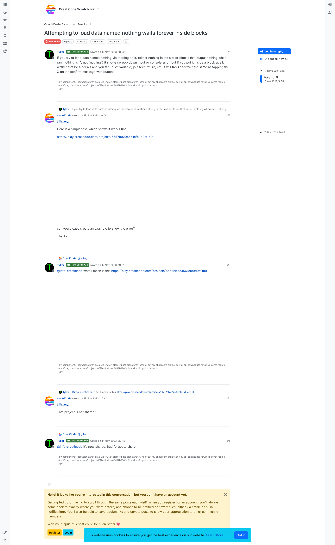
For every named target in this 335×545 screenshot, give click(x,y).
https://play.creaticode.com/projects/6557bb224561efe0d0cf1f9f (159, 271)
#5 (228, 440)
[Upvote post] (213, 97)
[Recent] (5, 12)
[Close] (225, 494)
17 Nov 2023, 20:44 (95, 398)
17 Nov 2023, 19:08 (95, 115)
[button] (5, 532)
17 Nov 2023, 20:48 (113, 440)
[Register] (329, 12)
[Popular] (5, 28)
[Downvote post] (227, 97)
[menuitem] (329, 5)
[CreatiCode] (5, 51)
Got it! (241, 535)
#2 (228, 115)
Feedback (54, 41)
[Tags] (5, 20)
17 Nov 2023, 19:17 (113, 264)
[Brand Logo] (51, 9)
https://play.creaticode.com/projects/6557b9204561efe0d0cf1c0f (105, 137)
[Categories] (5, 5)
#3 (228, 264)
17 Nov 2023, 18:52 (113, 51)
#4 (228, 398)
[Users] (5, 36)
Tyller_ (61, 51)
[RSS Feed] (126, 41)
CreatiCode (64, 115)
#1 (229, 51)
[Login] (329, 5)
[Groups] (5, 43)
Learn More (215, 535)
